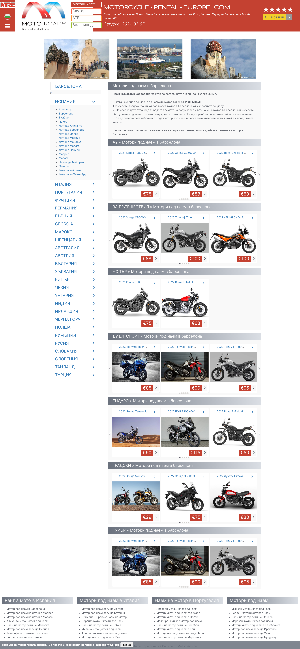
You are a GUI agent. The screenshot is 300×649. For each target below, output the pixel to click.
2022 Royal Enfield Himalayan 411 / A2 (241, 152)
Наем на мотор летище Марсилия (178, 637)
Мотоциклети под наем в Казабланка (255, 625)
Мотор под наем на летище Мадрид (29, 613)
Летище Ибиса (68, 133)
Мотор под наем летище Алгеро (102, 608)
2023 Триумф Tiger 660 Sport (138, 346)
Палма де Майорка (71, 162)
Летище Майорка (70, 142)
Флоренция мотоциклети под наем (104, 633)
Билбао (64, 117)
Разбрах (126, 644)
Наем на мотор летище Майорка (27, 625)
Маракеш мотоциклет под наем (252, 621)
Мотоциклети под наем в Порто (177, 617)
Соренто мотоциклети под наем (102, 621)
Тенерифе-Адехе (70, 170)
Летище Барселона (71, 129)
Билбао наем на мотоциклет (25, 637)
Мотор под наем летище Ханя (250, 633)
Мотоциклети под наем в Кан (175, 629)
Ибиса (63, 121)
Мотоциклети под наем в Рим (100, 637)
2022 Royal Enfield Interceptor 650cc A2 (193, 282)
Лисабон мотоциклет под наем (176, 608)
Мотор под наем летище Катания (103, 613)
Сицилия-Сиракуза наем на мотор (104, 617)
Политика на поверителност (100, 644)
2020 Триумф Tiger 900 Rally (186, 217)
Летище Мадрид (69, 137)
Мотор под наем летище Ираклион (254, 629)
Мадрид (64, 154)
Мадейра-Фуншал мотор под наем (179, 621)
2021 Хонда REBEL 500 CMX (137, 152)
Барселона (66, 113)
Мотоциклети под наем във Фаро (178, 613)
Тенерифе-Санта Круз (73, 174)
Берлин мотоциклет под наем (250, 613)
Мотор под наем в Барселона (25, 608)
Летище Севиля (69, 150)
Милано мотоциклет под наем (101, 629)
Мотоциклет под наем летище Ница (180, 633)
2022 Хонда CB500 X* (182, 152)
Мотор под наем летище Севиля (27, 629)
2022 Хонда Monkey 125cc (136, 476)
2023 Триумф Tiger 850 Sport (187, 346)
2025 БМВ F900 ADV (181, 411)
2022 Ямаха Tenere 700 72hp (138, 411)
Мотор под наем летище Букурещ (253, 637)
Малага (64, 158)
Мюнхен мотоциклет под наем (251, 608)
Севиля (64, 166)
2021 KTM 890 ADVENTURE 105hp (239, 217)
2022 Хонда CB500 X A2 (183, 476)
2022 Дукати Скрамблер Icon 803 (239, 476)
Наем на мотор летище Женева (252, 617)
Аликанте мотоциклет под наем (27, 621)
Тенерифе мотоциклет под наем (27, 633)
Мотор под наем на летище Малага (29, 617)
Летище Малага (69, 146)
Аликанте (65, 109)
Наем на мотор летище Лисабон (177, 625)
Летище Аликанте (70, 125)
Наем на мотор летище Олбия (101, 625)
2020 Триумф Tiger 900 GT (234, 346)
